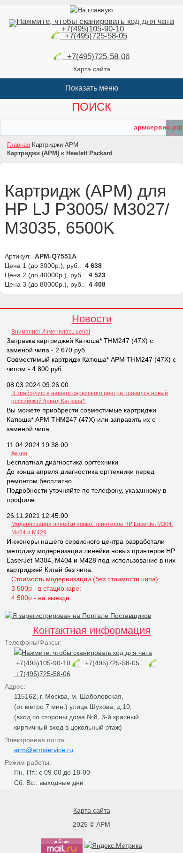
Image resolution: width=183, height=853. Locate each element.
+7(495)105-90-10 (91, 28)
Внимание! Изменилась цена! (50, 331)
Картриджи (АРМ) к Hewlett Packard (60, 153)
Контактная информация (92, 630)
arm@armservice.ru (43, 750)
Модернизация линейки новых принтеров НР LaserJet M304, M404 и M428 (92, 528)
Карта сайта (91, 69)
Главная (18, 144)
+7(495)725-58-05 (93, 35)
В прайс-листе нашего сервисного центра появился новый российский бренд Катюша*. (89, 397)
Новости (92, 319)
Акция (19, 453)
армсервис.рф (158, 127)
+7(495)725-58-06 (96, 56)
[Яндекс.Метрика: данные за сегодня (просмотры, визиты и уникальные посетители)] (113, 845)
